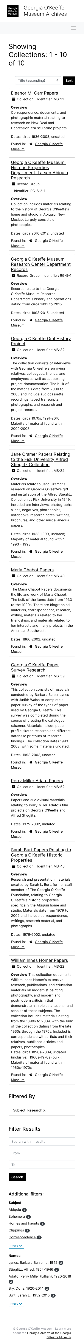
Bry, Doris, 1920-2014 (28, 1288)
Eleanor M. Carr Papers (34, 93)
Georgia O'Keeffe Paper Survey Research (35, 667)
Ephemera (19, 1216)
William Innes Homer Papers (39, 960)
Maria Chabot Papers (32, 569)
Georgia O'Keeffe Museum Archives (45, 11)
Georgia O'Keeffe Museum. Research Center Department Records (41, 264)
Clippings (18, 1230)
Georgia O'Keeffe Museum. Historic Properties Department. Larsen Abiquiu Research (39, 170)
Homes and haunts (26, 1223)
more (15, 1245)
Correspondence (24, 1237)
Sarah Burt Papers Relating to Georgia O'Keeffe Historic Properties (41, 855)
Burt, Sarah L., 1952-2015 (31, 1295)
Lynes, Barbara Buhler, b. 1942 (35, 1262)
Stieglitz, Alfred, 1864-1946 (33, 1269)
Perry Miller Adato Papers (37, 780)
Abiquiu (17, 1209)
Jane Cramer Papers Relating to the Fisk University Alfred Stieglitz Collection (40, 459)
